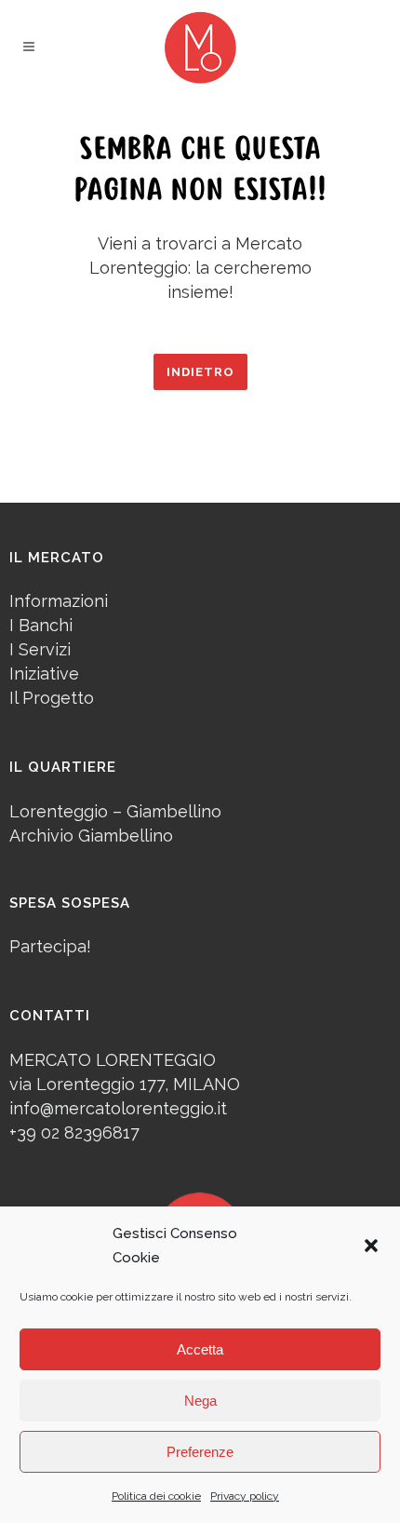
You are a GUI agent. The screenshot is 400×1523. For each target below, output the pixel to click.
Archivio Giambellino (91, 835)
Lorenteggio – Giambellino (115, 811)
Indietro (200, 372)
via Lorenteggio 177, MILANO (124, 1084)
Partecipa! (50, 946)
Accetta (200, 1349)
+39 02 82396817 (74, 1132)
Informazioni (58, 601)
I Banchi (41, 625)
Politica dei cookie (156, 1496)
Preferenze (200, 1452)
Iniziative (44, 673)
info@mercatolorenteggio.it (118, 1108)
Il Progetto (51, 698)
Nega (200, 1400)
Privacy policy (244, 1496)
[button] (371, 1245)
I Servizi (40, 649)
